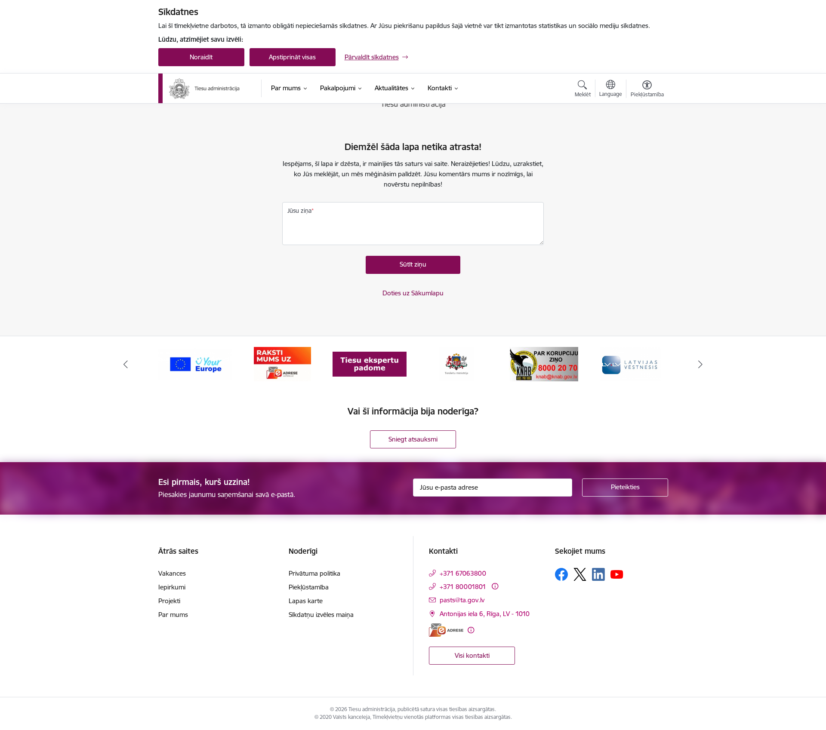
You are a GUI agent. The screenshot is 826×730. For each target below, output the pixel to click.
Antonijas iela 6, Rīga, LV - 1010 (485, 614)
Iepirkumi (171, 587)
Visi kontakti (472, 655)
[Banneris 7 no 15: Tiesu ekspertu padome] (370, 363)
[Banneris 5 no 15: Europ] (195, 363)
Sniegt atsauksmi (413, 439)
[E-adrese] (446, 630)
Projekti (169, 601)
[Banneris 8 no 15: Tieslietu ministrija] (456, 363)
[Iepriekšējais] (125, 364)
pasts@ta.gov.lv (462, 600)
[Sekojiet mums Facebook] (561, 574)
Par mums (173, 614)
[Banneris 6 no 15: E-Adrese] (282, 363)
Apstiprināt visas (292, 57)
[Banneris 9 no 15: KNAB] (543, 363)
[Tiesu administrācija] (204, 88)
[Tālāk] (701, 364)
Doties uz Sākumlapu (413, 293)
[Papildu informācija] (495, 586)
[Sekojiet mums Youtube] (616, 574)
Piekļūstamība (309, 587)
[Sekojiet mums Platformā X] (579, 574)
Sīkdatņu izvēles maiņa (321, 614)
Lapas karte (306, 601)
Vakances (172, 573)
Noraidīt (201, 57)
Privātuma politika (314, 573)
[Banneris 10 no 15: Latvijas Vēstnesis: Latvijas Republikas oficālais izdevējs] (630, 363)
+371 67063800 (463, 573)
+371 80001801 (463, 587)
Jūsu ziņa (299, 211)
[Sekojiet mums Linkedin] (598, 574)
